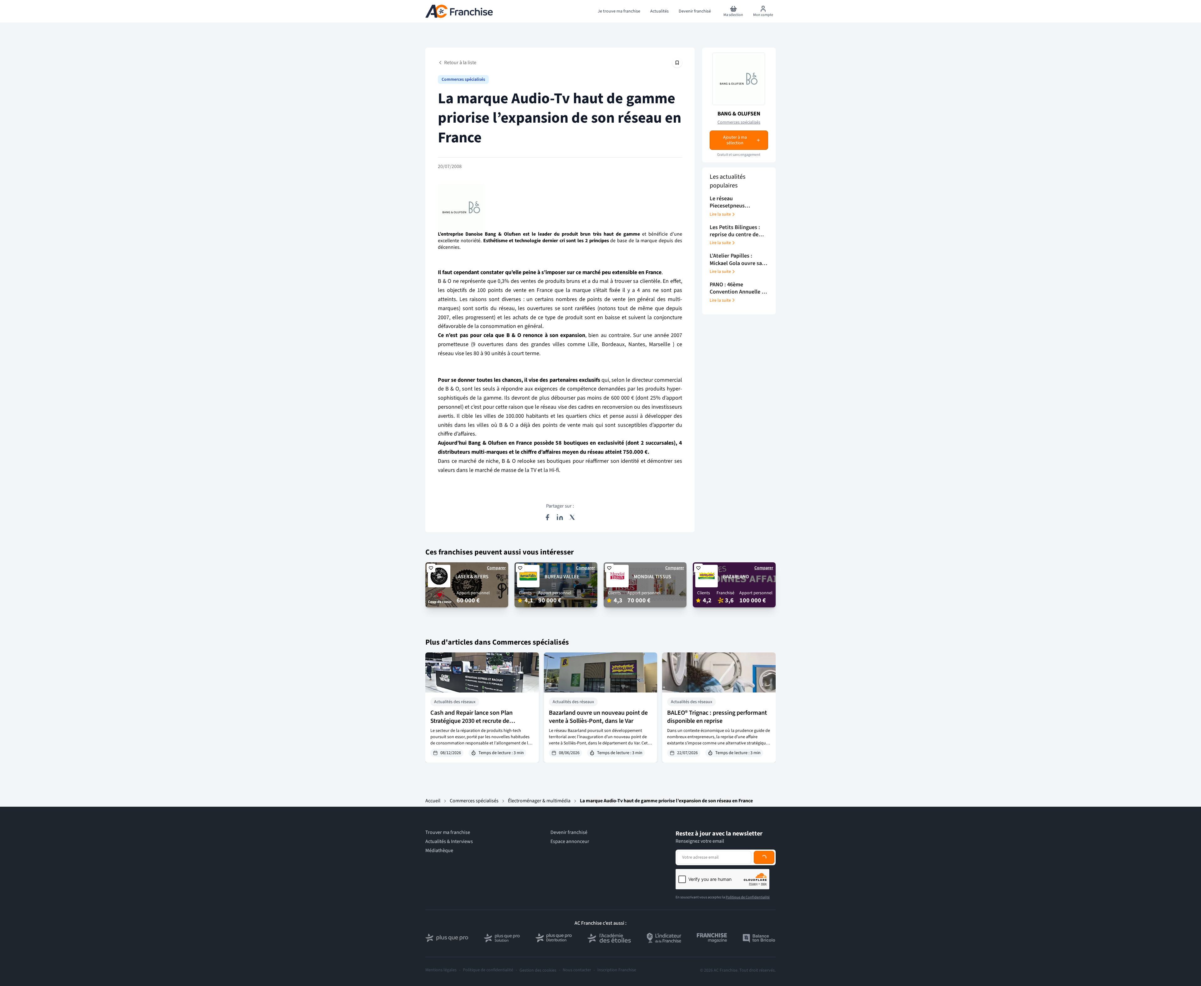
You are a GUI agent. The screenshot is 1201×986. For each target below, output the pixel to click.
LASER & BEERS (472, 576)
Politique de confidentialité (488, 970)
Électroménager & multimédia (539, 800)
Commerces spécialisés (463, 79)
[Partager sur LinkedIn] (560, 517)
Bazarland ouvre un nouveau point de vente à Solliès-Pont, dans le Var (598, 716)
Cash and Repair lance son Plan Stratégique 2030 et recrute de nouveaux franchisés (471, 720)
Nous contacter (577, 970)
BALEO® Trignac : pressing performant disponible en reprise (717, 716)
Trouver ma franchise (447, 832)
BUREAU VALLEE (562, 576)
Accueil (432, 800)
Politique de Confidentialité (748, 897)
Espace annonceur (569, 841)
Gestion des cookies (537, 970)
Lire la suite (720, 214)
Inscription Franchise (616, 970)
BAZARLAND (736, 576)
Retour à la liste (460, 62)
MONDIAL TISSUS (652, 576)
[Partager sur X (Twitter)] (572, 517)
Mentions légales (441, 970)
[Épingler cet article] (677, 63)
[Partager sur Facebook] (547, 517)
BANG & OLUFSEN (738, 114)
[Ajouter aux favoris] (431, 568)
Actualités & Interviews (449, 841)
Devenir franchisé (568, 832)
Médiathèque (439, 850)
